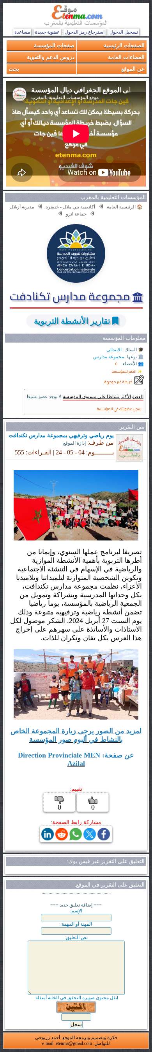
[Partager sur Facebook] (103, 838)
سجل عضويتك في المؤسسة (119, 409)
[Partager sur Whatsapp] (75, 838)
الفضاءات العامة (126, 57)
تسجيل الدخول (124, 32)
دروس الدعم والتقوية (50, 57)
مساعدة (22, 32)
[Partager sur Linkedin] (47, 838)
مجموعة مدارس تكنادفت (71, 296)
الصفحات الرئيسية (124, 45)
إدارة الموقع (74, 443)
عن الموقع (133, 68)
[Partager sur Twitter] (89, 838)
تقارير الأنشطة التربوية (72, 320)
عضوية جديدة (47, 32)
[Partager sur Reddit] (61, 838)
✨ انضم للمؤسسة (127, 371)
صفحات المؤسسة (54, 45)
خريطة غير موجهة (118, 382)
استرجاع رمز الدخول (84, 32)
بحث (14, 68)
